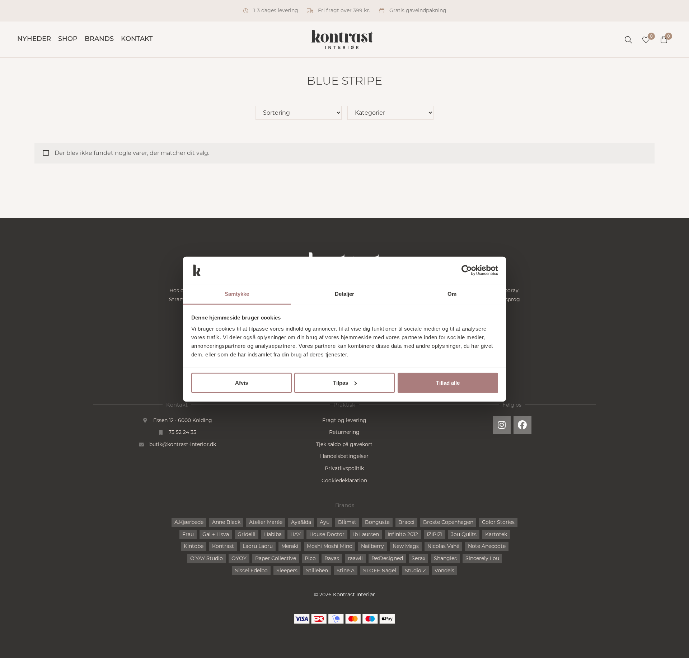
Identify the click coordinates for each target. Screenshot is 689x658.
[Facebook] (522, 425)
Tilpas (340, 383)
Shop (68, 39)
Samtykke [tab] (237, 294)
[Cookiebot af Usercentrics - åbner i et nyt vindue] (466, 270)
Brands (99, 39)
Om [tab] (451, 294)
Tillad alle (448, 383)
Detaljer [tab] (345, 294)
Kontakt (137, 39)
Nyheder (34, 39)
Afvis (241, 383)
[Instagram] (502, 425)
